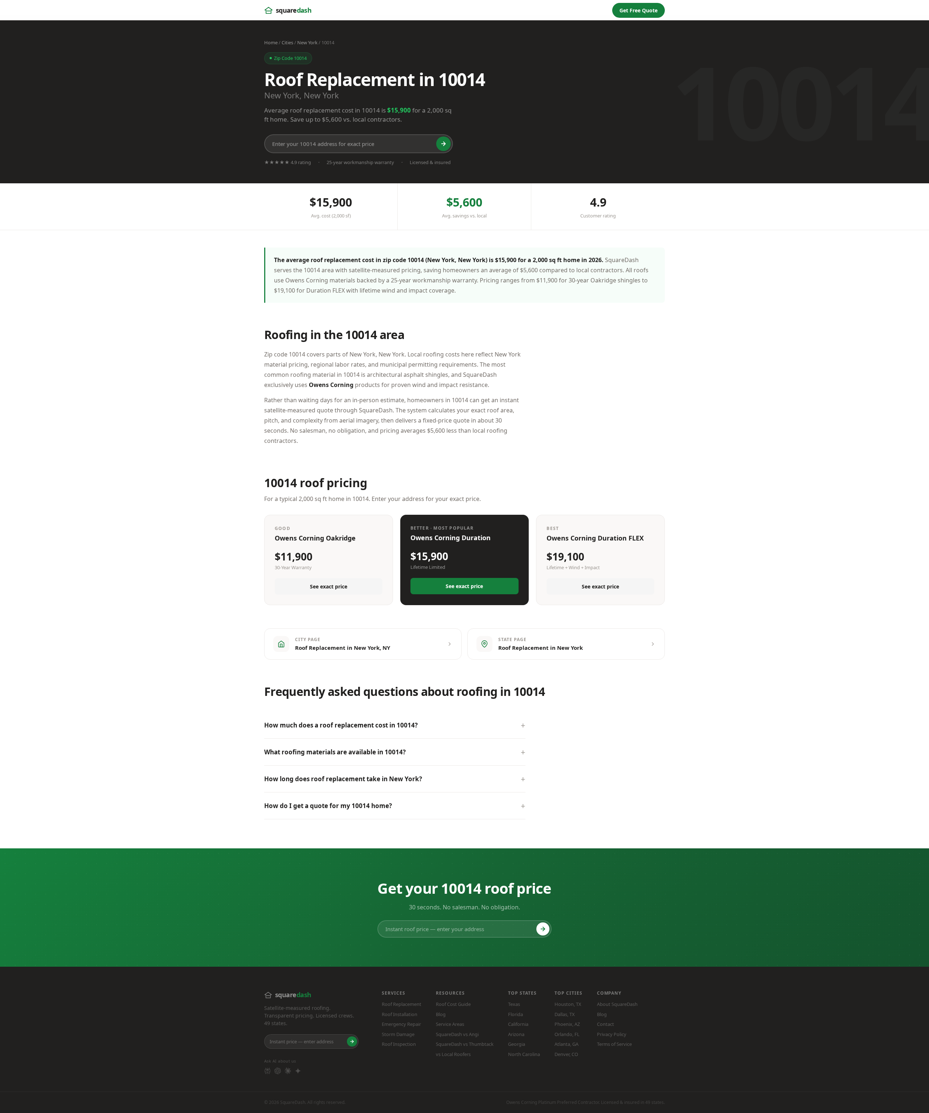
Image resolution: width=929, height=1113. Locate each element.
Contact (605, 1024)
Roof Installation (399, 1014)
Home (271, 42)
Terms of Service (614, 1044)
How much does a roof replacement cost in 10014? (341, 725)
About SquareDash (617, 1004)
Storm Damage (398, 1034)
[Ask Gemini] (298, 1071)
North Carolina (524, 1054)
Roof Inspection (399, 1044)
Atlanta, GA (566, 1044)
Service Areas (450, 1024)
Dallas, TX (564, 1014)
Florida (515, 1014)
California (518, 1024)
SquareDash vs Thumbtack (465, 1044)
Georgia (516, 1044)
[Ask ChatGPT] (277, 1071)
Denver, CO (566, 1054)
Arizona (516, 1034)
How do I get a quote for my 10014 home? (328, 806)
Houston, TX (567, 1004)
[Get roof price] (443, 143)
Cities (287, 42)
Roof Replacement (401, 1004)
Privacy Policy (611, 1034)
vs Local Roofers (453, 1054)
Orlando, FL (567, 1034)
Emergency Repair (401, 1024)
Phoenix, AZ (567, 1024)
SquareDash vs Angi (457, 1034)
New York (307, 42)
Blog (441, 1014)
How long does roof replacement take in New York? (343, 779)
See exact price (328, 586)
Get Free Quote (638, 10)
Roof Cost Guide (453, 1004)
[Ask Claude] (288, 1071)
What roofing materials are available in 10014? (335, 752)
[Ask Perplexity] (267, 1071)
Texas (514, 1004)
